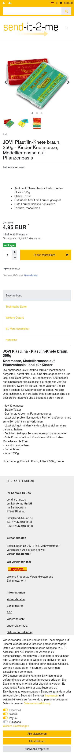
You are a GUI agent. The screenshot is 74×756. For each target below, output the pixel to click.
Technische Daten (16, 306)
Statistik (13, 714)
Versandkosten (31, 275)
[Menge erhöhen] (14, 252)
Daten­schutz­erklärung (37, 703)
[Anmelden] (4, 3)
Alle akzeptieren (37, 733)
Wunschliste (13, 268)
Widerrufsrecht (15, 619)
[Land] (52, 3)
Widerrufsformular (17, 625)
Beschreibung (14, 295)
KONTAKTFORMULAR (20, 481)
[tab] (37, 295)
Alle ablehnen (37, 741)
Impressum (51, 695)
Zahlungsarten (15, 605)
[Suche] (66, 11)
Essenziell (15, 710)
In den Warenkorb (44, 255)
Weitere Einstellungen (16, 726)
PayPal (13, 718)
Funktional (15, 722)
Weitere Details (15, 317)
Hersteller (11, 339)
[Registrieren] (10, 3)
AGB (9, 612)
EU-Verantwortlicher (17, 328)
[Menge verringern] (14, 257)
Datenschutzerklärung (20, 632)
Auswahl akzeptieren (37, 749)
